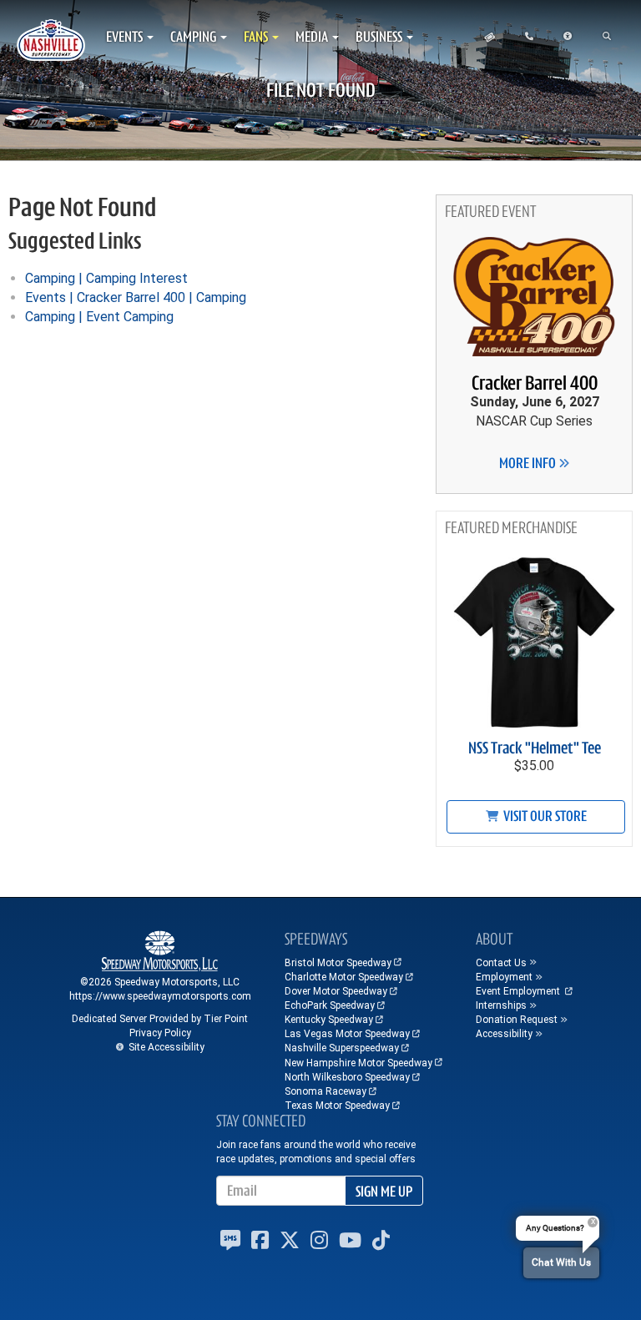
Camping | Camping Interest (106, 278)
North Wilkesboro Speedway (347, 1077)
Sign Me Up (384, 1191)
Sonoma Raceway (325, 1091)
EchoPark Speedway (330, 1005)
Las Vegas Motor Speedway (347, 1034)
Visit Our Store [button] (544, 816)
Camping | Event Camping (99, 317)
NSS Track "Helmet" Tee (534, 748)
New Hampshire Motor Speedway (358, 1063)
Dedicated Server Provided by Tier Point (160, 1019)
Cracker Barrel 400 (535, 383)
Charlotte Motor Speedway (344, 977)
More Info (528, 463)
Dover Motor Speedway (336, 991)
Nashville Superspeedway (342, 1048)
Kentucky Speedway (329, 1019)
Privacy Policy (160, 1033)
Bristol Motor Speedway (338, 963)
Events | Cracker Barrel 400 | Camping (135, 297)
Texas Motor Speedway (337, 1105)
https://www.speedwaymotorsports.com (160, 996)
